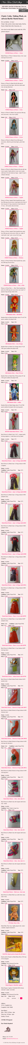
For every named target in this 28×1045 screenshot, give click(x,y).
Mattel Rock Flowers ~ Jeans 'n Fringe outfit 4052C (14, 523)
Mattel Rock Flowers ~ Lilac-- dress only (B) (14, 830)
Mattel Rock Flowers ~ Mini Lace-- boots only (14, 892)
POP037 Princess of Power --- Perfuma (14, 258)
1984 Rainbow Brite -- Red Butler (14, 314)
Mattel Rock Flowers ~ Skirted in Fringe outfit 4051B (14, 738)
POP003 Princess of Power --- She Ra (14, 80)
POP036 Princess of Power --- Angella (14, 197)
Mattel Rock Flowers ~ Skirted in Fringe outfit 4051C (14, 707)
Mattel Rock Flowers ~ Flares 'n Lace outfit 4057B (14, 645)
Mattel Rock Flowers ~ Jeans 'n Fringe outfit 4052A (14, 585)
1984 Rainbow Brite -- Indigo (14, 402)
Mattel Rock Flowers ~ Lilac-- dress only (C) (14, 799)
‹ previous (13, 998)
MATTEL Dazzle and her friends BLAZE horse (14, 954)
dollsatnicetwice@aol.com (12, 1038)
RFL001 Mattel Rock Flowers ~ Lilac (14, 431)
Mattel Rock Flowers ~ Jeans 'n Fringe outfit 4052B (14, 554)
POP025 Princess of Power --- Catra (14, 110)
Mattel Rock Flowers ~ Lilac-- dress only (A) (14, 861)
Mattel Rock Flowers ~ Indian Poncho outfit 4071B (14, 676)
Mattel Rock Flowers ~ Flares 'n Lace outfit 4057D (14, 616)
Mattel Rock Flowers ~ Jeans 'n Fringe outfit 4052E (14, 461)
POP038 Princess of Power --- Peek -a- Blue (14, 285)
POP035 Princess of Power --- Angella (14, 228)
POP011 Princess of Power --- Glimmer (14, 166)
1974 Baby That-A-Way (14, 923)
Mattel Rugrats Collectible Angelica (14, 985)
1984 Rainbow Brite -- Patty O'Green (14, 373)
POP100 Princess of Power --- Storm (14, 53)
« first (8, 998)
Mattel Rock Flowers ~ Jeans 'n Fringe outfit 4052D (14, 492)
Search (23, 10)
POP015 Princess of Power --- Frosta (14, 137)
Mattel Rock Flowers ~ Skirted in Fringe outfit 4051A (14, 767)
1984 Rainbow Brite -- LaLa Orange (14, 344)
